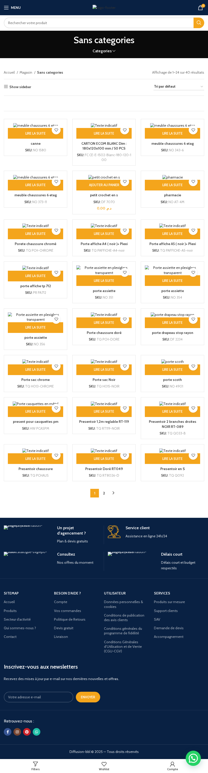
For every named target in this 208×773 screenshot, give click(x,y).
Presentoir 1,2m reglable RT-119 (104, 421)
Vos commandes (67, 610)
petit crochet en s (104, 195)
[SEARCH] (199, 23)
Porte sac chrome (35, 379)
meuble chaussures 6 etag (172, 143)
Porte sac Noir (104, 379)
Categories (102, 51)
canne (36, 143)
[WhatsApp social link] (36, 732)
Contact (10, 636)
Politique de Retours (69, 619)
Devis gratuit (63, 628)
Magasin (26, 72)
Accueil (9, 72)
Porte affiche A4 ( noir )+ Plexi (104, 243)
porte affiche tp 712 (35, 286)
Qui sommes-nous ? (20, 628)
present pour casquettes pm (35, 421)
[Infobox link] (52, 534)
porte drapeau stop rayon (172, 332)
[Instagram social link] (17, 732)
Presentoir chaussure (36, 468)
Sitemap (11, 593)
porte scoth (172, 379)
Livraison (61, 636)
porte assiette (104, 290)
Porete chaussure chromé (35, 243)
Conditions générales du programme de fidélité (123, 630)
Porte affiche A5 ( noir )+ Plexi (172, 243)
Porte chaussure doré (104, 332)
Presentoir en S (172, 468)
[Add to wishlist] (56, 129)
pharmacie (172, 195)
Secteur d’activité (17, 619)
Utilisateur (115, 593)
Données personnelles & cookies (123, 604)
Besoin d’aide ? (67, 593)
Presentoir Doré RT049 (104, 468)
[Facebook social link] (7, 732)
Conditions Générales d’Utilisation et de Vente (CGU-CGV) (123, 646)
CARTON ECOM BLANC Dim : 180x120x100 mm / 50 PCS (104, 146)
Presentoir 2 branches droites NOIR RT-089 (172, 424)
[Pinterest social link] (27, 732)
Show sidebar (20, 87)
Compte (60, 602)
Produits (10, 610)
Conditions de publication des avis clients (124, 617)
